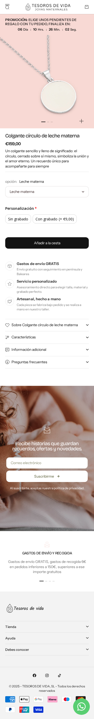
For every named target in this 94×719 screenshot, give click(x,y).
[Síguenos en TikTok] (59, 675)
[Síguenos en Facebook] (34, 675)
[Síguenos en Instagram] (47, 675)
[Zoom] (81, 121)
